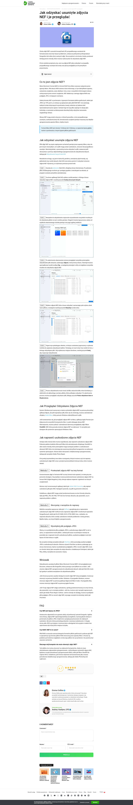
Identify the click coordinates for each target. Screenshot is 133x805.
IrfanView (67, 542)
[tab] (66, 611)
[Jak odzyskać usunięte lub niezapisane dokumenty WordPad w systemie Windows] (55, 771)
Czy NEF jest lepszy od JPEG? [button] (50, 611)
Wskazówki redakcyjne (54, 792)
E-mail (71, 744)
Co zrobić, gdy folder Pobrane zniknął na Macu (88, 778)
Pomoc (84, 3)
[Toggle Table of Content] (65, 74)
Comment (43, 728)
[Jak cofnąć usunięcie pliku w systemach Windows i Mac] (66, 771)
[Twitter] (52, 24)
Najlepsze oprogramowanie (70, 3)
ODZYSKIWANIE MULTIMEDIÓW (53, 8)
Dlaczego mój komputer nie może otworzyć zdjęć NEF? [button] (58, 644)
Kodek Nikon (49, 415)
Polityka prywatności (42, 792)
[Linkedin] (74, 24)
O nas (63, 792)
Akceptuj (95, 802)
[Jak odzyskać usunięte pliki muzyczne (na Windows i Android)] (44, 771)
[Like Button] (41, 676)
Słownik (90, 792)
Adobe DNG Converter (76, 486)
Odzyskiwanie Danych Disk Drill (55, 154)
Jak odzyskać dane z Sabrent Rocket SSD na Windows (77, 778)
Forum (91, 3)
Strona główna (43, 8)
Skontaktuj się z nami (102, 3)
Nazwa (42, 744)
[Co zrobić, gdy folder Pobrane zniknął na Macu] (88, 771)
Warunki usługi (31, 792)
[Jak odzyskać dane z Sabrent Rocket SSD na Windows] (77, 771)
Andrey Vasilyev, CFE (67, 24)
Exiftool (66, 509)
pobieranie (55, 168)
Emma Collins (47, 24)
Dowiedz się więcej (84, 802)
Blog (85, 792)
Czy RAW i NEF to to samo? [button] (49, 630)
